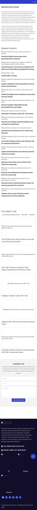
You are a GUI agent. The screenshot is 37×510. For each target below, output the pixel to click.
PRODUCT (32, 214)
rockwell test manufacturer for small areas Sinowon (17, 132)
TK (9, 471)
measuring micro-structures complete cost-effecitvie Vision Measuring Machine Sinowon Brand (18, 68)
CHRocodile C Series (9, 76)
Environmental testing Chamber (11, 214)
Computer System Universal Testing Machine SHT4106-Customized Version (18, 351)
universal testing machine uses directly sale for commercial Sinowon (17, 142)
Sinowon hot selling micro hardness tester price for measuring (17, 174)
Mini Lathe (24, 214)
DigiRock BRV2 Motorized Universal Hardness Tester (18, 323)
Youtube (25, 471)
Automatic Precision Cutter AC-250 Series (17, 114)
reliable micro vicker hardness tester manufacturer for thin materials (15, 195)
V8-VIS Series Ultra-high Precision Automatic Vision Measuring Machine (18, 240)
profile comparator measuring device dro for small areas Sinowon (17, 85)
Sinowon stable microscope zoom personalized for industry (14, 58)
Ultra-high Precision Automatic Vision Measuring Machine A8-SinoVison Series (16, 269)
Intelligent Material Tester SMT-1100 (15, 296)
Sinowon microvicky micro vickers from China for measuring (16, 163)
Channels (9, 492)
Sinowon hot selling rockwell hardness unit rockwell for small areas (17, 123)
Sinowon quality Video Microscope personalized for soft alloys (14, 106)
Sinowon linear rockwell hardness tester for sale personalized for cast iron (17, 184)
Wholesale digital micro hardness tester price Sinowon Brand (18, 95)
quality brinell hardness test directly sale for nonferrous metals (17, 153)
